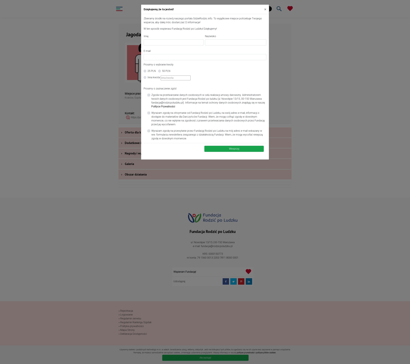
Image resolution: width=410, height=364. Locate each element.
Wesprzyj (234, 148)
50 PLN (166, 70)
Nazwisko (210, 36)
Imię (146, 36)
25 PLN (152, 70)
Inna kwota (154, 77)
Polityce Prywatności (163, 106)
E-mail (147, 50)
